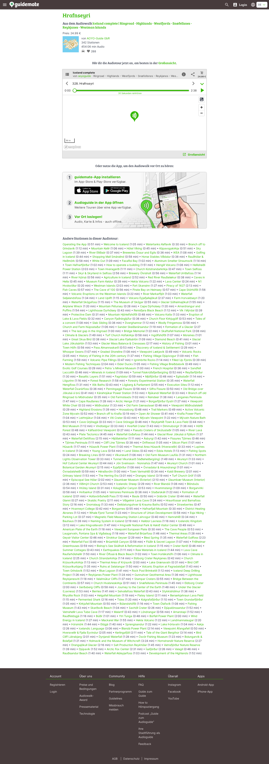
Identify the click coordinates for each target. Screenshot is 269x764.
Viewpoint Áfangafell (176, 628)
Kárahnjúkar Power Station (114, 393)
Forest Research (100, 380)
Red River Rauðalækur (162, 277)
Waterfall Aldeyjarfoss (118, 653)
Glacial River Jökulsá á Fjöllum (176, 434)
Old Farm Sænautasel (140, 405)
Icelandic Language (91, 628)
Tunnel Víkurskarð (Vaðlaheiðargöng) (136, 459)
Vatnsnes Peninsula (121, 492)
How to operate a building (123, 265)
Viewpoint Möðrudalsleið (186, 405)
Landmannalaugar (182, 620)
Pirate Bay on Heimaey (147, 289)
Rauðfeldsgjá (71, 616)
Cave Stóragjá (125, 422)
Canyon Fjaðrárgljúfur (118, 318)
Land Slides (131, 450)
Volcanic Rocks (191, 351)
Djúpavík (84, 649)
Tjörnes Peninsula (76, 442)
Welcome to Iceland (116, 244)
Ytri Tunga (125, 616)
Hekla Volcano (140, 281)
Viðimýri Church (89, 483)
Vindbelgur (103, 426)
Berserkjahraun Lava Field (186, 595)
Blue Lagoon (107, 570)
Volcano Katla (163, 314)
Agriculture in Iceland (117, 277)
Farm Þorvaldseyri (186, 298)
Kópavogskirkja (169, 248)
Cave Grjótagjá (88, 422)
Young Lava (99, 450)
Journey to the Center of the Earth (139, 587)
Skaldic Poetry (96, 500)
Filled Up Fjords (182, 360)
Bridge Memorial (134, 331)
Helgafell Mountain (109, 595)
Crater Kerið (180, 545)
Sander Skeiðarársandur (133, 326)
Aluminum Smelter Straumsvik (173, 260)
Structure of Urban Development (152, 512)
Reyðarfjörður (194, 372)
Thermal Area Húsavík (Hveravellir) (155, 446)
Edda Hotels (164, 450)
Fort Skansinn (141, 285)
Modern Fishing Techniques (82, 364)
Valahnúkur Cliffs (107, 578)
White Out (98, 260)
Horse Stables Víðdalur (156, 256)
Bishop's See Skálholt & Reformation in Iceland (126, 545)
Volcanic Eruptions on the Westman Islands (98, 293)
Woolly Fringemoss (170, 322)
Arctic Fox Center (118, 649)
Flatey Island (145, 595)
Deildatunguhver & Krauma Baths (138, 504)
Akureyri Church (177, 463)
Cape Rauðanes (89, 401)
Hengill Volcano (166, 265)
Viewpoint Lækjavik (151, 351)
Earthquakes (111, 550)
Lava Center (173, 281)
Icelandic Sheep (126, 483)
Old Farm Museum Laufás (161, 455)
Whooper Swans (73, 351)
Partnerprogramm (120, 691)
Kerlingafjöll (122, 632)
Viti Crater (116, 417)
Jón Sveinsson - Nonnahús (133, 463)
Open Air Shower (149, 413)
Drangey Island (145, 475)
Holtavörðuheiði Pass (102, 496)
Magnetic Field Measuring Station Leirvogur (122, 517)
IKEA (176, 252)
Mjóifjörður (152, 376)
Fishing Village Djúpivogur (159, 355)
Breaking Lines (88, 455)
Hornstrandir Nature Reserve (176, 640)
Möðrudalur (102, 405)
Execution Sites (177, 384)
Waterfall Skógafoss (84, 302)
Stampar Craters (145, 578)
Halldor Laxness (151, 521)
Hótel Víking (134, 248)
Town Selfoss (193, 269)
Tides (120, 599)
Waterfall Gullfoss (187, 537)
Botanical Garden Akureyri (79, 467)
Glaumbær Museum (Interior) (186, 479)
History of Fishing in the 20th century (102, 355)
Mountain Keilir (100, 248)
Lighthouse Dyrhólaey (102, 310)
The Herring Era (108, 475)
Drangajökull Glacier (84, 645)
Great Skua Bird (81, 339)
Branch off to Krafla (109, 413)
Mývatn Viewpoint (151, 417)
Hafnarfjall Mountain (155, 508)
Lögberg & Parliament (136, 384)
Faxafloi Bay (130, 260)
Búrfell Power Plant (161, 616)
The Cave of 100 (104, 289)
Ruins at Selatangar (112, 566)
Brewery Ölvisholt (140, 273)
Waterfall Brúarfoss (140, 533)
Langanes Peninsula (189, 397)
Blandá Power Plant (134, 628)
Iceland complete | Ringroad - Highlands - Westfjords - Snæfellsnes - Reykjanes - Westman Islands (127, 25)
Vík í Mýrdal (186, 310)
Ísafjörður (152, 649)
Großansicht (167, 63)
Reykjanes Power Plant (103, 574)
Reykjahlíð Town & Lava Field (169, 422)
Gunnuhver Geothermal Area (152, 574)
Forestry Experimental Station (147, 380)
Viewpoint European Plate (130, 529)
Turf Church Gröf (182, 475)
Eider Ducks (125, 364)
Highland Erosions (90, 409)
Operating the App (75, 244)
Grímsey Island (72, 475)
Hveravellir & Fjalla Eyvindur (80, 632)
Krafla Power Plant (189, 413)
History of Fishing (173, 343)
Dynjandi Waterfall (110, 636)
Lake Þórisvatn (170, 624)
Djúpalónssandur (175, 607)
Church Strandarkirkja (103, 558)
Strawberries (185, 504)
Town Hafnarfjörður (77, 265)
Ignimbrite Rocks (144, 360)
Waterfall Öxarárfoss (76, 388)
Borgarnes (118, 508)
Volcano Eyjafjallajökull (143, 298)
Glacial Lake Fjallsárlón (123, 339)
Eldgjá (104, 624)
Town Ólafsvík (162, 603)
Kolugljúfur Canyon (125, 488)
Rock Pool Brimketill (144, 570)
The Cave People (175, 529)
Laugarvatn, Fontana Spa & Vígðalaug (87, 533)
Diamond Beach (165, 339)
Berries (96, 591)
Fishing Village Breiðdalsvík (167, 364)
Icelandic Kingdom (190, 521)
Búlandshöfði (128, 603)
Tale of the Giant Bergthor (162, 632)
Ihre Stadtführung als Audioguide (149, 733)
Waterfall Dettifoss (83, 438)
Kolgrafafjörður (150, 599)
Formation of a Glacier (179, 326)
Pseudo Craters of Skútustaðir (152, 430)
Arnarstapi (179, 612)
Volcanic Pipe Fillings (103, 360)
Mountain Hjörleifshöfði (122, 314)
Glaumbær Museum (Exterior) (132, 479)
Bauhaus (68, 521)
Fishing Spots (197, 450)
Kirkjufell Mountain (90, 603)
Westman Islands (104, 285)
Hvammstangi (163, 488)
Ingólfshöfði (158, 335)
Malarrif (118, 612)
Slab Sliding (100, 322)
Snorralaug (93, 504)
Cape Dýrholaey (150, 306)
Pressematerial (88, 706)
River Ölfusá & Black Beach (116, 554)
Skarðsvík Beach (101, 607)
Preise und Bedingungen (87, 686)
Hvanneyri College (83, 508)
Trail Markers (159, 409)
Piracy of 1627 (175, 285)
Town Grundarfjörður (189, 599)
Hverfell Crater (136, 426)
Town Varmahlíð (140, 471)
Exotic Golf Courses (75, 368)
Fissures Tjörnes (180, 438)
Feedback (144, 744)
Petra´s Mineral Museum (120, 368)
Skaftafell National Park (176, 331)
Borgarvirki (196, 488)
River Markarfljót (153, 293)
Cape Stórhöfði (188, 289)
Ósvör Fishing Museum (153, 636)
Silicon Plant (179, 442)
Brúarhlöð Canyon (117, 541)
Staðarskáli (158, 492)
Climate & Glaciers (76, 335)
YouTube (173, 698)
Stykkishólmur (171, 591)
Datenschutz (131, 758)
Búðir (99, 616)
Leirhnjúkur (86, 417)
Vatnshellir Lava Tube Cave (80, 612)
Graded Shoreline (111, 351)
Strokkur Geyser (116, 537)
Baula (135, 496)
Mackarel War (110, 620)
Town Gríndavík (73, 570)
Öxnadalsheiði (72, 471)
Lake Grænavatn (160, 562)
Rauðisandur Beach (75, 653)
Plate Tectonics (89, 434)
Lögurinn (68, 380)
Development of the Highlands (168, 653)
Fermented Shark (89, 599)
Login (53, 691)
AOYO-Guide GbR (98, 38)
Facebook (174, 691)
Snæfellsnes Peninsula (153, 583)
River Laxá (195, 430)
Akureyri (182, 459)
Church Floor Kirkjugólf (163, 318)
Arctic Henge (124, 401)
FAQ (141, 684)
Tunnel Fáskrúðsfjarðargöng (150, 372)
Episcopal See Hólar (84, 479)
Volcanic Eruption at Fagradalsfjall (163, 566)
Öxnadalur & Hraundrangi (159, 467)
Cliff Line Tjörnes (114, 442)
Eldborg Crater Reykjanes (150, 558)
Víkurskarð (121, 455)
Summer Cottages (74, 550)
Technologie (87, 713)
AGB (115, 758)
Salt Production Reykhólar (130, 645)
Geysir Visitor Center (76, 537)
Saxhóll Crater (138, 607)
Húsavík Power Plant (102, 446)
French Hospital (163, 368)
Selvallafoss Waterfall (131, 591)
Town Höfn (69, 347)
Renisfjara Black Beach (148, 310)
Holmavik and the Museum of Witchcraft (114, 640)
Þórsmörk (77, 624)
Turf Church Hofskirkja (119, 335)
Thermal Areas (178, 533)
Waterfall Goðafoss (128, 434)
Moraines (189, 335)
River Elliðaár (97, 252)
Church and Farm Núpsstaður (82, 326)
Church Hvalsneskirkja (108, 583)
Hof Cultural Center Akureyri (81, 463)
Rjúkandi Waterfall (159, 393)
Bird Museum (71, 426)
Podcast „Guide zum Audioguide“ (148, 717)
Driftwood (148, 442)
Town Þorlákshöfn (162, 554)
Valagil (179, 649)
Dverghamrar (133, 322)
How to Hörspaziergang (148, 704)
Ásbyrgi (149, 438)
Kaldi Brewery (176, 471)
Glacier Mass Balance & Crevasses (123, 343)
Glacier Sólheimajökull (174, 302)
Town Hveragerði (109, 269)
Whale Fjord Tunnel (101, 512)
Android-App (206, 684)
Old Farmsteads (120, 397)
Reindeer (153, 397)
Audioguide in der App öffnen (98, 203)
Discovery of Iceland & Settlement (158, 347)
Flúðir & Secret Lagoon (160, 541)
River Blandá (162, 483)
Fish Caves (70, 289)
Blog (112, 684)
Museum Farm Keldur (99, 281)
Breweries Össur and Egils (139, 252)
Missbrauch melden (116, 707)
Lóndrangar (148, 612)
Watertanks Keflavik (158, 244)
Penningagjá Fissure (119, 388)
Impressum (151, 758)
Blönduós (193, 483)
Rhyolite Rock (71, 595)
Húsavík (68, 446)
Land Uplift (105, 298)
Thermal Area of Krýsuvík (116, 562)
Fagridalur (121, 376)
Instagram (174, 684)
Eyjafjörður (119, 467)
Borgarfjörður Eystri (161, 401)
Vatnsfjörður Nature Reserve (182, 645)
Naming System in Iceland (107, 521)
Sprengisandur (134, 624)
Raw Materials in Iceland (151, 550)
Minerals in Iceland (103, 372)
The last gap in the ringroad (89, 331)
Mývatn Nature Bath (193, 417)
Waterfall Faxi (80, 541)
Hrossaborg (126, 409)
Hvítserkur (85, 492)
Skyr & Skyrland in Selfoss (95, 273)
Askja (200, 624)
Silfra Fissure (157, 388)
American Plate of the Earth (80, 529)
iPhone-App (205, 691)
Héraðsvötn (105, 471)
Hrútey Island (87, 488)
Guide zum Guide (145, 693)
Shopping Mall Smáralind (108, 256)
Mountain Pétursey (111, 306)
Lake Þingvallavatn (91, 525)
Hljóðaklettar (119, 438)
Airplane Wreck (72, 306)
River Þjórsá (78, 277)
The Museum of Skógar (128, 302)
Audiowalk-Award (86, 697)
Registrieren (57, 684)
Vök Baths (98, 384)
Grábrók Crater (166, 496)
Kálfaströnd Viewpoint (102, 430)
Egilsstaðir (182, 376)
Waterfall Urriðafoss (181, 273)
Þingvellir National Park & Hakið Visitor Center (149, 525)
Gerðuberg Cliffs (89, 587)
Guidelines (115, 698)
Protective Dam (81, 314)
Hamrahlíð (174, 517)
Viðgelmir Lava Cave (135, 500)
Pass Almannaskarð (106, 347)
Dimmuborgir (171, 426)
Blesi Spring (151, 537)
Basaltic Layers (88, 376)
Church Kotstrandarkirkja (152, 269)
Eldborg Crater (194, 583)
